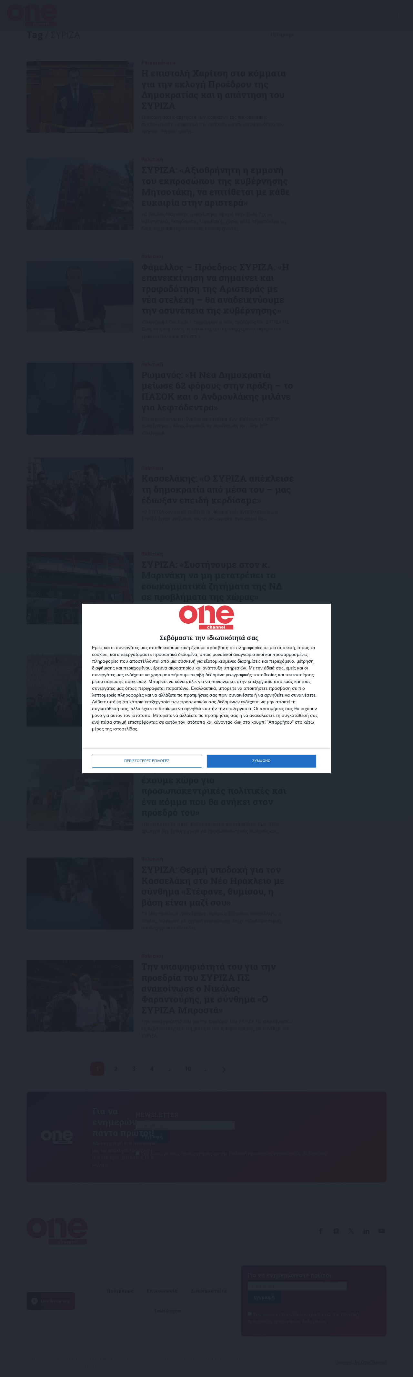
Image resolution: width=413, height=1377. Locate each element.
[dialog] (206, 688)
